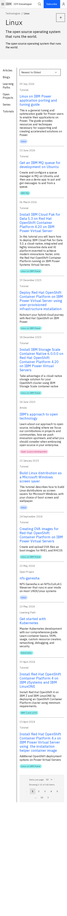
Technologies (12, 13)
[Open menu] (2, 4)
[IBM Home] (9, 4)
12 (42, 797)
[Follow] (60, 17)
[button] (39, 4)
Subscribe (51, 4)
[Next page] (48, 797)
